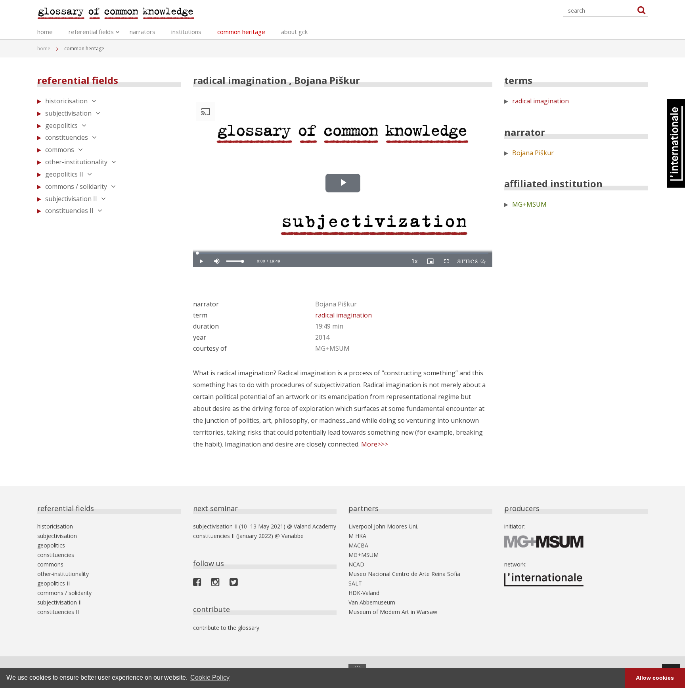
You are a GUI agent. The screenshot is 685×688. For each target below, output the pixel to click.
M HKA (357, 536)
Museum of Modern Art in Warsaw (392, 612)
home (45, 32)
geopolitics (61, 125)
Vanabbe (292, 536)
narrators (142, 32)
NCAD (356, 564)
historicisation (66, 101)
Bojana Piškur (533, 152)
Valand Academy (315, 526)
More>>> (374, 444)
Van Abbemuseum (371, 602)
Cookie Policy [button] (210, 677)
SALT (355, 583)
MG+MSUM (529, 204)
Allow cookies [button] (655, 678)
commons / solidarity (76, 186)
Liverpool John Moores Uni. (383, 526)
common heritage (241, 32)
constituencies (66, 137)
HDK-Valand (363, 593)
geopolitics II (64, 174)
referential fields (91, 32)
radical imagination (343, 315)
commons (59, 149)
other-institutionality (76, 162)
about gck (294, 32)
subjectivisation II (71, 198)
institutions (186, 32)
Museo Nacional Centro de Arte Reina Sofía (404, 574)
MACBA (358, 545)
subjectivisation (68, 113)
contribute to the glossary (226, 627)
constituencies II (69, 210)
